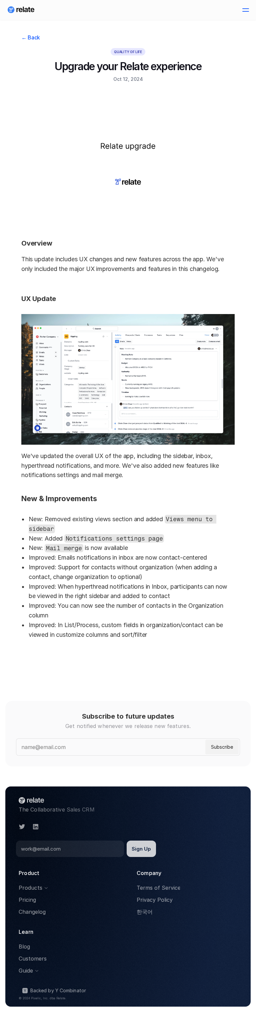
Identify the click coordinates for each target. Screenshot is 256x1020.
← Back (30, 37)
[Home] (21, 10)
